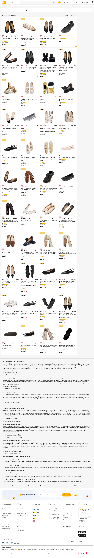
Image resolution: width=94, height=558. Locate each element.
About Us (4, 508)
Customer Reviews (21, 513)
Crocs (74, 35)
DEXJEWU (55, 311)
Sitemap (4, 517)
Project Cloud (16, 35)
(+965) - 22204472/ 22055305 (84, 521)
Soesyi (36, 279)
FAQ (18, 517)
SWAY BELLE (16, 185)
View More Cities (67, 526)
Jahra (64, 519)
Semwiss (55, 35)
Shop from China (50, 549)
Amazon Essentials (34, 342)
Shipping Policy (5, 524)
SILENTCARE (54, 342)
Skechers (36, 125)
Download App (20, 508)
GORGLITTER (54, 155)
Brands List (19, 511)
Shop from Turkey (60, 549)
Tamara (19, 528)
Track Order (4, 519)
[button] (67, 2)
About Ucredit (20, 519)
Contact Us (4, 511)
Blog (18, 526)
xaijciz (55, 96)
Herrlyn (36, 35)
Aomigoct (74, 216)
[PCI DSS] (5, 543)
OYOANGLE (35, 155)
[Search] (59, 2)
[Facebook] (77, 553)
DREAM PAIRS (16, 96)
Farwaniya (65, 517)
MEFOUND (36, 65)
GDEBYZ (74, 342)
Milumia (36, 96)
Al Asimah (65, 522)
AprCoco (17, 125)
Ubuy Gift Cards (21, 522)
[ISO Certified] (14, 543)
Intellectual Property (6, 515)
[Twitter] (84, 553)
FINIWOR (36, 216)
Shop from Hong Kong (31, 549)
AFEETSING (54, 216)
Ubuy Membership (6, 528)
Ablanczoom (73, 311)
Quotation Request (6, 513)
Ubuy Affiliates (20, 530)
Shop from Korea (41, 549)
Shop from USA (5, 549)
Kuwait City (65, 508)
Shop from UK (13, 549)
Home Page (4, 5)
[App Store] (82, 532)
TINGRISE (74, 65)
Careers (19, 524)
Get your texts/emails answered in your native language (86, 514)
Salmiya (65, 524)
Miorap (55, 125)
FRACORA (36, 248)
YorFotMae (16, 311)
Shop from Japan (21, 549)
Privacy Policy (46, 553)
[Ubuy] (3, 2)
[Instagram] (79, 553)
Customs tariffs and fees (8, 522)
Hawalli (65, 511)
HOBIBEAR (55, 185)
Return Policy (20, 515)
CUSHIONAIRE (35, 185)
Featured (73, 15)
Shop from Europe (69, 549)
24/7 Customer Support (85, 510)
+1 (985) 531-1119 (83, 526)
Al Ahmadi (65, 513)
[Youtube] (81, 553)
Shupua (17, 65)
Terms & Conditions (37, 553)
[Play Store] (82, 535)
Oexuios (17, 279)
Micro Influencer (5, 526)
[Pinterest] (86, 553)
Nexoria (55, 65)
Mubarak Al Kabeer (67, 515)
